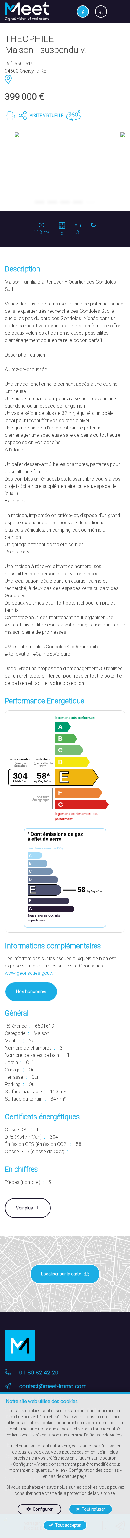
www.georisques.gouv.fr (30, 973)
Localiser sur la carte (61, 1273)
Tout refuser (93, 1509)
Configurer (43, 1509)
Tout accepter (68, 1525)
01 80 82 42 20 (39, 1372)
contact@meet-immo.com (52, 1386)
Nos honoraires (31, 991)
